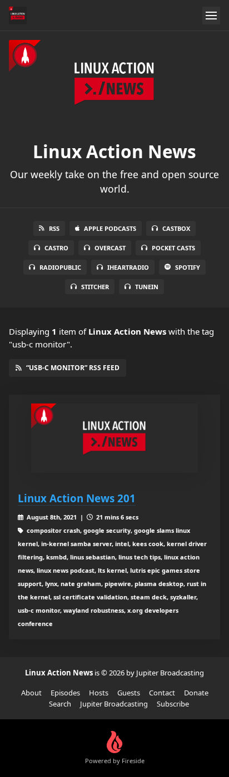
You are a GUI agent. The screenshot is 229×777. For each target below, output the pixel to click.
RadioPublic (60, 267)
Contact (162, 693)
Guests (128, 693)
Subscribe (173, 704)
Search (60, 704)
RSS (54, 228)
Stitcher (95, 286)
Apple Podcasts (110, 228)
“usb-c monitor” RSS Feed (73, 367)
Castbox (176, 228)
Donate (196, 693)
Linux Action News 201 (77, 498)
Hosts (98, 693)
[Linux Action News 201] (114, 438)
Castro (56, 248)
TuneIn (146, 286)
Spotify (187, 267)
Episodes (65, 693)
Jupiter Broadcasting (114, 704)
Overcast (110, 248)
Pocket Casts (173, 248)
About (31, 693)
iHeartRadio (128, 267)
